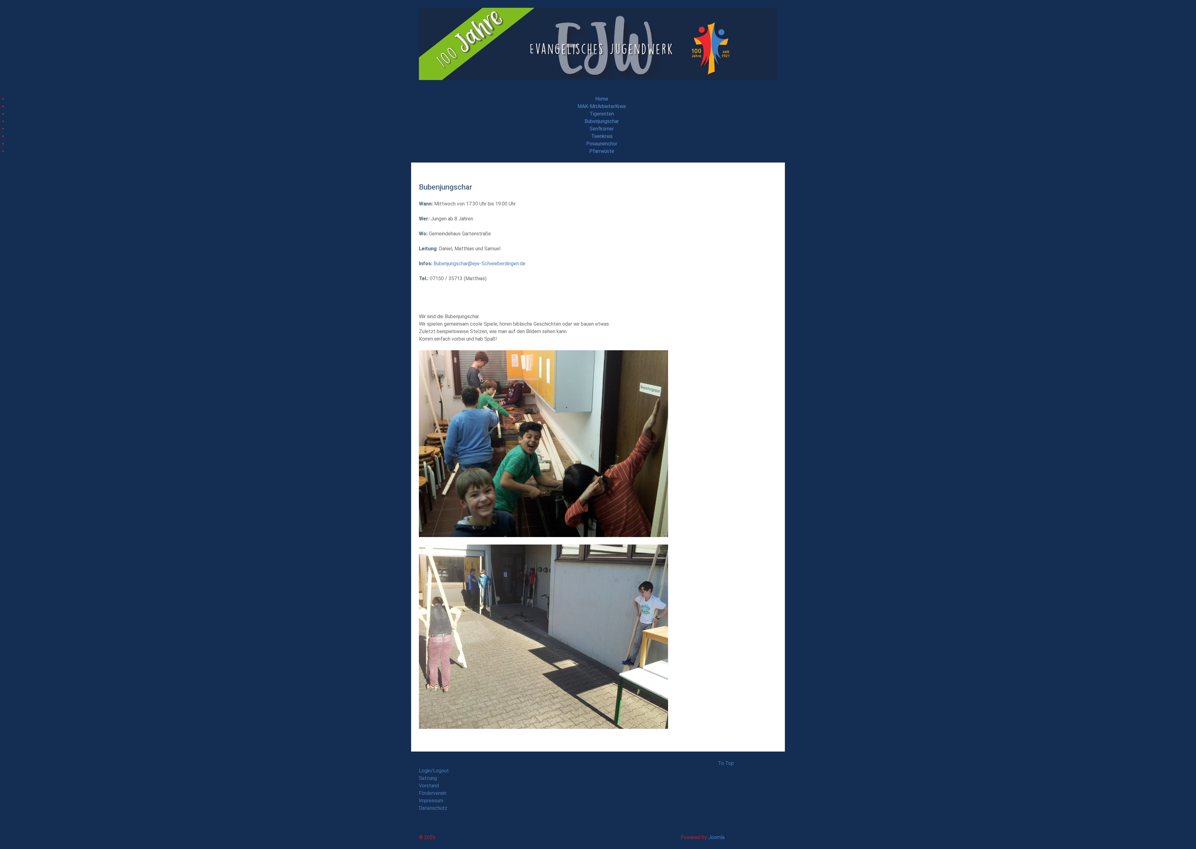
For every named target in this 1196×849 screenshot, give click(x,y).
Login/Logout (434, 771)
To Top (726, 763)
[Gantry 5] (598, 43)
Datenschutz (433, 808)
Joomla (716, 837)
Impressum (431, 801)
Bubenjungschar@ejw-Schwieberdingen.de (479, 263)
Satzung (428, 778)
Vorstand (429, 786)
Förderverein (432, 793)
